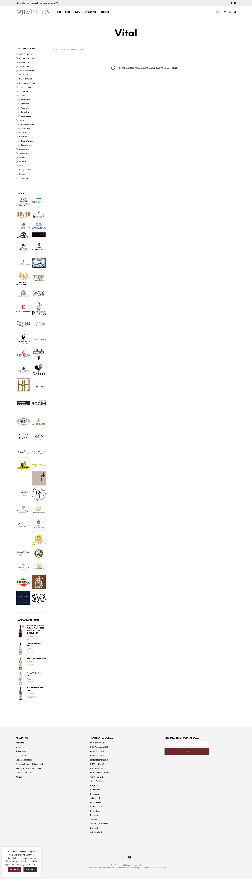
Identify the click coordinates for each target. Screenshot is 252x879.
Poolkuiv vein (23, 153)
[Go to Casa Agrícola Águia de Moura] (23, 234)
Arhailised (25, 104)
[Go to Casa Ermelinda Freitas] (39, 234)
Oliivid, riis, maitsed (26, 170)
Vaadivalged (26, 108)
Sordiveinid (25, 100)
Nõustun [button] (14, 870)
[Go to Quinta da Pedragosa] (23, 509)
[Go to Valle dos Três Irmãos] (39, 582)
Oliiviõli (21, 166)
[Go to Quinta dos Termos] (23, 553)
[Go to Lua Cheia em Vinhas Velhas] (39, 437)
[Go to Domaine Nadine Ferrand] (39, 324)
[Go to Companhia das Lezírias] (23, 293)
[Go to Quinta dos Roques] (39, 540)
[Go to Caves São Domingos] (23, 263)
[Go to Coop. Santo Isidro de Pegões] (39, 308)
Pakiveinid (22, 161)
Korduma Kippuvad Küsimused (29, 764)
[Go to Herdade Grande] (23, 422)
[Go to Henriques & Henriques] (23, 385)
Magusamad (26, 116)
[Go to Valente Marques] (23, 582)
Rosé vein (22, 133)
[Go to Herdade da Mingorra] (39, 385)
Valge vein (22, 95)
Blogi (77, 12)
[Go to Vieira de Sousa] (39, 598)
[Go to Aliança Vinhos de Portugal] (39, 201)
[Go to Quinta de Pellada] (39, 509)
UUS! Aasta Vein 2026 (27, 58)
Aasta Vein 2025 (24, 62)
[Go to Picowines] (23, 494)
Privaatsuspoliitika (24, 772)
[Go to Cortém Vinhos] (23, 324)
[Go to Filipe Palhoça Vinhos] (39, 354)
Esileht (55, 49)
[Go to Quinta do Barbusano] (23, 525)
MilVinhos (117, 865)
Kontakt (105, 12)
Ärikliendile (90, 12)
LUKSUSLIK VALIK (25, 79)
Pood (67, 12)
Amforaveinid (24, 149)
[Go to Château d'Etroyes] (23, 278)
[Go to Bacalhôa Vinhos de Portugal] (39, 226)
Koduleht (20, 742)
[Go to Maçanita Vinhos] (39, 452)
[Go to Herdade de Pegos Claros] (23, 403)
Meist (58, 12)
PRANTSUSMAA (25, 75)
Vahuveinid (23, 137)
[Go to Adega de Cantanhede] (23, 202)
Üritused (22, 174)
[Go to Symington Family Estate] (23, 567)
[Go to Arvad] (23, 214)
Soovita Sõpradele (24, 760)
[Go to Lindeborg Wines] (23, 437)
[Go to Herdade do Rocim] (39, 403)
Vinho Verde (23, 91)
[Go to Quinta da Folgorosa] (39, 494)
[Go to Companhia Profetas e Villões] (39, 293)
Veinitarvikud (23, 178)
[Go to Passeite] (39, 478)
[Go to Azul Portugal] (23, 226)
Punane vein (23, 120)
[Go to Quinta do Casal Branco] (39, 525)
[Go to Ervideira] (23, 355)
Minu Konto (21, 755)
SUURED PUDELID (26, 54)
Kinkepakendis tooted (27, 83)
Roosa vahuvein (27, 145)
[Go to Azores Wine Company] (39, 214)
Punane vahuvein (27, 141)
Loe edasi (30, 870)
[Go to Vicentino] (23, 598)
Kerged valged (26, 112)
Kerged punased (27, 124)
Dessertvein (23, 157)
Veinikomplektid (25, 87)
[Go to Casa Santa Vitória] (23, 247)
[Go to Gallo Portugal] (39, 370)
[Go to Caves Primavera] (39, 247)
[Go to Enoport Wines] (39, 339)
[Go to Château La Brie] (39, 278)
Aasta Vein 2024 (24, 66)
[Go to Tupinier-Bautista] (39, 567)
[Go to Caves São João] (39, 263)
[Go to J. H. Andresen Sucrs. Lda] (39, 422)
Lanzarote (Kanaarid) (26, 71)
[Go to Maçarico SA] (23, 465)
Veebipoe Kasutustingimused (28, 768)
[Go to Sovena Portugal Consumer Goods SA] (39, 553)
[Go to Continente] (23, 309)
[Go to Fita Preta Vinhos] (23, 370)
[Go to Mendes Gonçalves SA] (39, 465)
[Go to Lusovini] (23, 452)
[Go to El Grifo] (23, 339)
